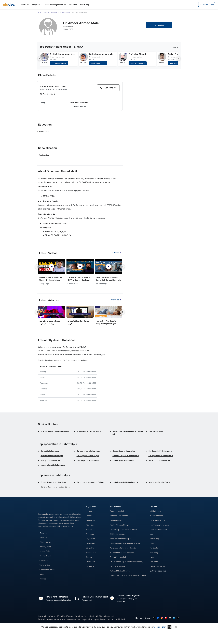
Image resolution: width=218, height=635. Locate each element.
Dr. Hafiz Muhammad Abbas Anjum (62, 54)
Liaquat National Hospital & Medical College (128, 575)
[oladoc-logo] (9, 4)
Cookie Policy (160, 627)
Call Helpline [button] (159, 25)
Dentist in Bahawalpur (50, 451)
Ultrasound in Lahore (158, 530)
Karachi (89, 511)
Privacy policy (45, 542)
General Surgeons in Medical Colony (56, 487)
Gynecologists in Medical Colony (90, 482)
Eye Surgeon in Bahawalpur (88, 456)
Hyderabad (90, 566)
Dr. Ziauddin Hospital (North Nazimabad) (126, 562)
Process (42, 579)
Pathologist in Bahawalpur (123, 460)
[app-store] (161, 578)
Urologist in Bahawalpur (50, 460)
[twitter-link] (154, 618)
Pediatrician (66, 12)
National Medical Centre (120, 571)
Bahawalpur (55, 12)
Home (39, 12)
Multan (89, 530)
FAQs (41, 574)
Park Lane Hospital (117, 566)
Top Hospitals (115, 507)
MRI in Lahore (155, 511)
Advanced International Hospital (123, 548)
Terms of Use (44, 565)
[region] (80, 272)
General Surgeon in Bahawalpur (126, 456)
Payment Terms (45, 556)
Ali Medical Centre (117, 534)
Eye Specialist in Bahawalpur (160, 451)
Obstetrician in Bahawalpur (124, 451)
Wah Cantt (90, 562)
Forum (152, 543)
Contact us (43, 560)
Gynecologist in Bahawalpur (88, 451)
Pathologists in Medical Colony (125, 482)
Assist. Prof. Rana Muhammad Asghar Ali (128, 432)
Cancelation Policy (46, 570)
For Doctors (154, 548)
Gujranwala (90, 539)
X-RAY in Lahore (156, 516)
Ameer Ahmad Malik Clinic (53, 86)
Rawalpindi (90, 525)
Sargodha (90, 548)
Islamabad (90, 520)
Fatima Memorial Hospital (120, 525)
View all (175, 47)
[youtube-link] (166, 618)
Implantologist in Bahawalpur (53, 465)
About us (43, 537)
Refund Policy (45, 551)
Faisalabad (90, 543)
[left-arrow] (39, 58)
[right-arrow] (178, 58)
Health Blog (154, 539)
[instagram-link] (162, 618)
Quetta (89, 557)
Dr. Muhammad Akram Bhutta (102, 54)
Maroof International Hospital (122, 553)
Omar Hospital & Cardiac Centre (123, 530)
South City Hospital (118, 557)
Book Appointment (59, 63)
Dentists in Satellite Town (159, 482)
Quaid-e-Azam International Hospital (125, 543)
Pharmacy (154, 553)
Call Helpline (110, 87)
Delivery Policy (45, 547)
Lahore (89, 516)
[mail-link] (170, 618)
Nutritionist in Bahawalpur (159, 460)
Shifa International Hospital (121, 539)
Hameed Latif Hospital (119, 516)
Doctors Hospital (117, 511)
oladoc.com (75, 619)
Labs (152, 557)
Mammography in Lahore (160, 525)
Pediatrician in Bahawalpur (52, 456)
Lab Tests (154, 562)
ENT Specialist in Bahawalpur (160, 456)
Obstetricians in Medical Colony (54, 482)
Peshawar (90, 534)
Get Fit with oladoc (157, 566)
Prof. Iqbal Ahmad (137, 54)
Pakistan (46, 12)
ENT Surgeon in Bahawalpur (88, 460)
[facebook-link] (158, 618)
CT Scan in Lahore (157, 520)
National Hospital (117, 520)
